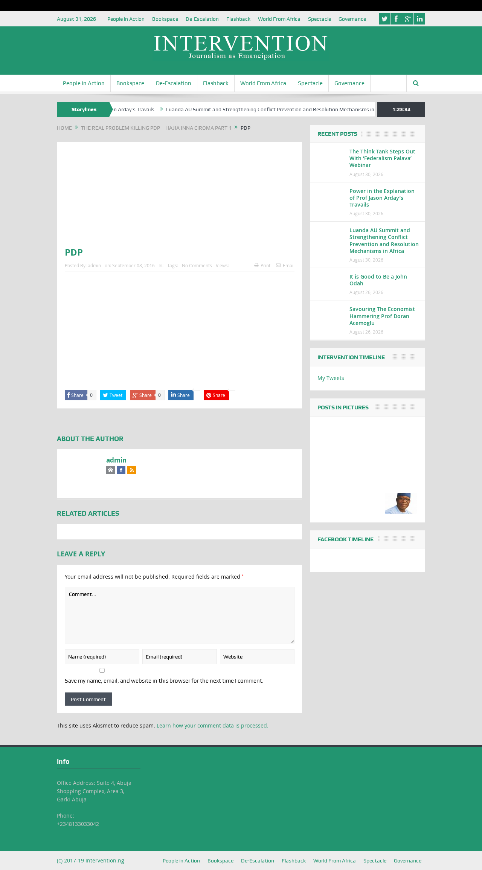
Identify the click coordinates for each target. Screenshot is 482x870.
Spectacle (319, 19)
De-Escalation (202, 19)
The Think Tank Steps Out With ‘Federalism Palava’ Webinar (382, 158)
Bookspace (165, 19)
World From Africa (279, 19)
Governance (352, 19)
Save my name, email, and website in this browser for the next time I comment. (164, 680)
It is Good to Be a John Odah (378, 280)
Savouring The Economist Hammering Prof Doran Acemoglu (382, 315)
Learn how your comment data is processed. (212, 725)
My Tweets (330, 377)
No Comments (197, 265)
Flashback (238, 19)
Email (288, 265)
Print (265, 265)
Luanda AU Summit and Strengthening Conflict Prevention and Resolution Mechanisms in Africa (264, 109)
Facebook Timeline (345, 539)
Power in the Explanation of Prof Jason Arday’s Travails (382, 197)
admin (94, 265)
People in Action (126, 19)
